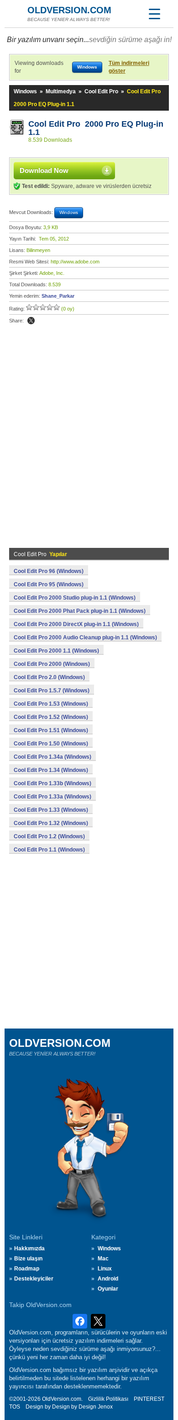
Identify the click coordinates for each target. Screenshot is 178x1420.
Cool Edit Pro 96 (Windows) (49, 571)
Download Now (44, 170)
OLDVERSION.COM (69, 10)
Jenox (105, 1407)
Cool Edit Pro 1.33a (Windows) (52, 796)
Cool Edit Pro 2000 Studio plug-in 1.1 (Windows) (75, 598)
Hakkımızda (29, 1248)
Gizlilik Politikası (108, 1399)
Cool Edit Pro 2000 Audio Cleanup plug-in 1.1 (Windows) (85, 637)
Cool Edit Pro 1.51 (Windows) (51, 730)
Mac (103, 1258)
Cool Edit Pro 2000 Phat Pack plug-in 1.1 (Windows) (80, 611)
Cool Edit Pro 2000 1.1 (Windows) (56, 651)
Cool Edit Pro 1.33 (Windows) (51, 810)
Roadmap (26, 1268)
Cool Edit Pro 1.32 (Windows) (51, 823)
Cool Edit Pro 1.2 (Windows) (49, 836)
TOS (14, 1407)
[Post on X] (31, 320)
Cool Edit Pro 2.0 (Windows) (49, 677)
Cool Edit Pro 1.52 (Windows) (51, 717)
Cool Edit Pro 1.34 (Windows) (51, 770)
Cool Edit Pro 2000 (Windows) (52, 664)
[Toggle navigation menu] (154, 14)
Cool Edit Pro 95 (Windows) (49, 584)
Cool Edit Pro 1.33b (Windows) (52, 783)
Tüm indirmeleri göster (129, 67)
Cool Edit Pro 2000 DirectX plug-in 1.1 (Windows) (76, 624)
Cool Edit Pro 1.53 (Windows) (51, 704)
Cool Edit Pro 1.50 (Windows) (51, 743)
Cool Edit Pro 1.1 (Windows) (49, 850)
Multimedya (61, 91)
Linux (105, 1268)
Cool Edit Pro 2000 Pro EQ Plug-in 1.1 (95, 128)
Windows (25, 91)
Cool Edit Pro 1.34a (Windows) (52, 757)
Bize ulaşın (28, 1258)
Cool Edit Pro (101, 91)
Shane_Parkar (58, 296)
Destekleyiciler (33, 1278)
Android (108, 1278)
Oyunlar (108, 1289)
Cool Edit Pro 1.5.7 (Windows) (51, 690)
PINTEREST (149, 1399)
